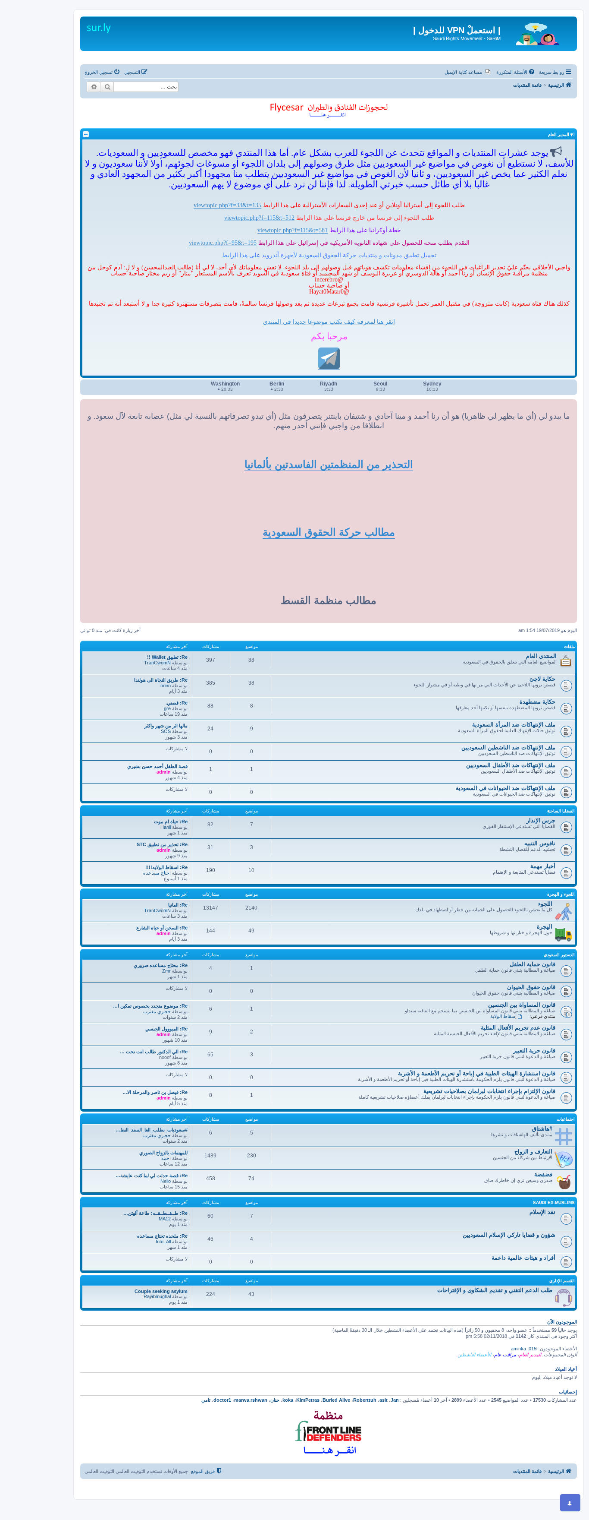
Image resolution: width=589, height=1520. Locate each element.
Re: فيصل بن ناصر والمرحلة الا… (155, 1092)
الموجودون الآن (562, 1321)
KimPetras (308, 1400)
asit (383, 1400)
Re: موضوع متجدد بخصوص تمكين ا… (150, 1005)
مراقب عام (505, 1354)
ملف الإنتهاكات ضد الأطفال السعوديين (510, 765)
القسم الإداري (562, 1280)
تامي (205, 1400)
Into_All (163, 1241)
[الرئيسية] (538, 32)
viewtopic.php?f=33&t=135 (227, 205)
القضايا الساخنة (561, 811)
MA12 (165, 1218)
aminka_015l (524, 1348)
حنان (274, 1400)
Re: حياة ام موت (171, 821)
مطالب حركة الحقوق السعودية (329, 532)
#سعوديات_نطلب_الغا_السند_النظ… (152, 1129)
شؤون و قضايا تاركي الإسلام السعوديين (509, 1235)
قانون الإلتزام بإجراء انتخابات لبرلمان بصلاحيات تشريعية (489, 1091)
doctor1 (222, 1400)
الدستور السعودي (559, 954)
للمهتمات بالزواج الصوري (163, 1152)
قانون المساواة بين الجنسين (521, 1005)
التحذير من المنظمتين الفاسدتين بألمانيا (328, 464)
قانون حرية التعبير (534, 1050)
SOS (166, 731)
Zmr (166, 970)
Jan (395, 1400)
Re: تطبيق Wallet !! (167, 657)
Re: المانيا (178, 904)
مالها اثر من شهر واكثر (166, 725)
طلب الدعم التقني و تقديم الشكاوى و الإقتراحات (494, 1290)
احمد (166, 1158)
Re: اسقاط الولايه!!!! (166, 867)
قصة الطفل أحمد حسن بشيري (157, 766)
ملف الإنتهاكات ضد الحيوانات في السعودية (505, 788)
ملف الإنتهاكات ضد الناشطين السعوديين (508, 747)
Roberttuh (364, 1400)
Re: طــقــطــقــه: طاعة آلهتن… (155, 1213)
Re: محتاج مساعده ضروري (161, 965)
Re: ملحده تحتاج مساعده (162, 1236)
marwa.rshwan (250, 1400)
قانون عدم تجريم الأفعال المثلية (518, 1027)
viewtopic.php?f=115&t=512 (259, 218)
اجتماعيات (566, 1119)
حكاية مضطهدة (537, 701)
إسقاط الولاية (503, 1016)
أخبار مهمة (542, 866)
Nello (165, 1181)
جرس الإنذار (540, 820)
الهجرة (544, 926)
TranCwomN (157, 662)
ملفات (569, 646)
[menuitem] (516, 72)
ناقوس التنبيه (539, 843)
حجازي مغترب (157, 1011)
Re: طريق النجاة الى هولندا (161, 680)
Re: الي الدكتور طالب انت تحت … (154, 1051)
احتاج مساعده (157, 872)
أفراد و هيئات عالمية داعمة (523, 1258)
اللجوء (545, 904)
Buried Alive (336, 1400)
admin (164, 771)
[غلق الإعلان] (564, 19)
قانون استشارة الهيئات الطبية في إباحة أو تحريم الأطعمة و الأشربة (476, 1073)
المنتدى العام (541, 656)
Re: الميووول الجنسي (166, 1028)
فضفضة (543, 1174)
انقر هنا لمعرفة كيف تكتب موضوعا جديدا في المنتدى (329, 322)
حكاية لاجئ (542, 679)
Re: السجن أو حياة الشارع (162, 927)
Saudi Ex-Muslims (554, 1202)
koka (287, 1400)
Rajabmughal (157, 1296)
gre (167, 708)
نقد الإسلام (542, 1212)
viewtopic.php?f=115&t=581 (292, 230)
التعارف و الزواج (533, 1151)
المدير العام (530, 1354)
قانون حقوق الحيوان (531, 987)
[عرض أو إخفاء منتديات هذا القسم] (85, 134)
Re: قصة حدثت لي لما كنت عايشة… (152, 1175)
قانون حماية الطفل (532, 964)
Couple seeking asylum (161, 1291)
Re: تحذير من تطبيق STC (162, 844)
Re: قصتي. (177, 702)
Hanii (165, 827)
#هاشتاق (542, 1128)
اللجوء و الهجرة (561, 894)
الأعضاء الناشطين (474, 1354)
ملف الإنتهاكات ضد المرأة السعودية (513, 724)
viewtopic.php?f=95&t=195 (223, 243)
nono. (165, 685)
